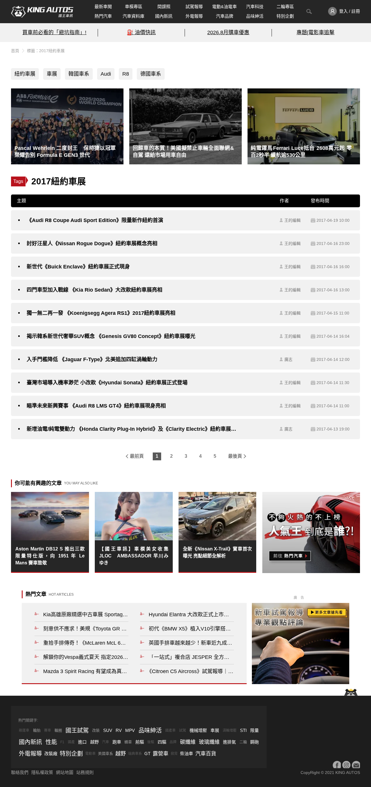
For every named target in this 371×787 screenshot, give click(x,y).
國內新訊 (163, 16)
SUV (107, 730)
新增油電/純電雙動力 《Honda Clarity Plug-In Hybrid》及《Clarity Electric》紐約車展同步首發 (132, 429)
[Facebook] (337, 765)
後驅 (150, 742)
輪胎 (37, 730)
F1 (62, 742)
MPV (130, 730)
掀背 (174, 754)
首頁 (15, 50)
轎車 (128, 742)
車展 (52, 74)
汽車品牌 (224, 16)
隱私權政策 (42, 772)
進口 (82, 741)
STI (243, 730)
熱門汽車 (103, 16)
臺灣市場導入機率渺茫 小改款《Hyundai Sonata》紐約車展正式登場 (107, 383)
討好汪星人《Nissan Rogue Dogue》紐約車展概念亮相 (92, 243)
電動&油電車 (224, 6)
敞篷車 (24, 730)
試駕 (182, 730)
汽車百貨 (205, 754)
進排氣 (229, 741)
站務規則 (85, 772)
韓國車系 (78, 74)
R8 (125, 74)
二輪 (243, 742)
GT (147, 753)
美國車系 (105, 753)
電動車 (90, 754)
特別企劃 (285, 16)
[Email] (356, 765)
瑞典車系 (135, 754)
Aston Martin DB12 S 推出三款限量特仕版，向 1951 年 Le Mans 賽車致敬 (50, 555)
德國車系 (150, 74)
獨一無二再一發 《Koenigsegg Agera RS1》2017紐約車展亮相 (101, 313)
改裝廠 (50, 753)
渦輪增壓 (230, 730)
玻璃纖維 (209, 742)
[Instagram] (346, 765)
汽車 (105, 742)
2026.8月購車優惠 (228, 32)
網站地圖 (64, 772)
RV (119, 730)
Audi (106, 74)
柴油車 (186, 753)
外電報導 (194, 16)
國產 (71, 742)
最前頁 (137, 456)
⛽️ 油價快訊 (141, 32)
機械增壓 (198, 730)
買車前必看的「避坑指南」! (54, 32)
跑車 (116, 741)
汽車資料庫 (133, 16)
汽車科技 (254, 6)
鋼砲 (254, 741)
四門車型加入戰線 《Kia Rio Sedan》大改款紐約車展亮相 (94, 290)
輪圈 (58, 730)
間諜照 (163, 6)
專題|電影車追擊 (315, 32)
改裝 (96, 730)
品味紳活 (254, 16)
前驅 (139, 741)
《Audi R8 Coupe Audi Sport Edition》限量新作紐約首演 (95, 220)
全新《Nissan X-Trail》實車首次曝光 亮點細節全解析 (217, 552)
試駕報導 (194, 6)
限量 (254, 730)
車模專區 (133, 6)
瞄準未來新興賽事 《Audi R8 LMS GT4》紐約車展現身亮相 (96, 406)
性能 (51, 742)
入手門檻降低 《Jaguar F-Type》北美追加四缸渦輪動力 (92, 359)
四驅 (162, 741)
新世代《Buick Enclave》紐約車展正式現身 (78, 267)
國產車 (170, 730)
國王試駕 (77, 730)
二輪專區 (285, 6)
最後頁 (235, 456)
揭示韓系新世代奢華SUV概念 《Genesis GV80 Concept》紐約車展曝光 (111, 336)
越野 (94, 741)
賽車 (47, 730)
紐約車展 (24, 74)
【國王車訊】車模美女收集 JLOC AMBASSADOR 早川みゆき (133, 555)
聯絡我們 (19, 772)
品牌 (173, 742)
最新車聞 (103, 6)
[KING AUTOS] (42, 11)
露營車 (160, 754)
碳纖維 (188, 742)
